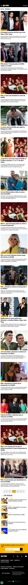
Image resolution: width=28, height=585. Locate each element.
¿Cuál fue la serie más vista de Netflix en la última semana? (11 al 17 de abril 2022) (13, 160)
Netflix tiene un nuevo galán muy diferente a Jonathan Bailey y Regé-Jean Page (14, 320)
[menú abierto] (1, 5)
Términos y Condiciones (19, 551)
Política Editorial (4, 568)
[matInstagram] (17, 556)
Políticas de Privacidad (18, 566)
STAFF (11, 560)
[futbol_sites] (6, 573)
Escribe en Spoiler (5, 562)
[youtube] (25, 556)
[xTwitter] (21, 556)
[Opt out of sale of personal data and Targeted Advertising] (2, 582)
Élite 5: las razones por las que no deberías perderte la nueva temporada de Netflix (14, 448)
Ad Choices (11, 568)
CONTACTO (17, 560)
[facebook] (13, 556)
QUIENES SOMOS (5, 560)
